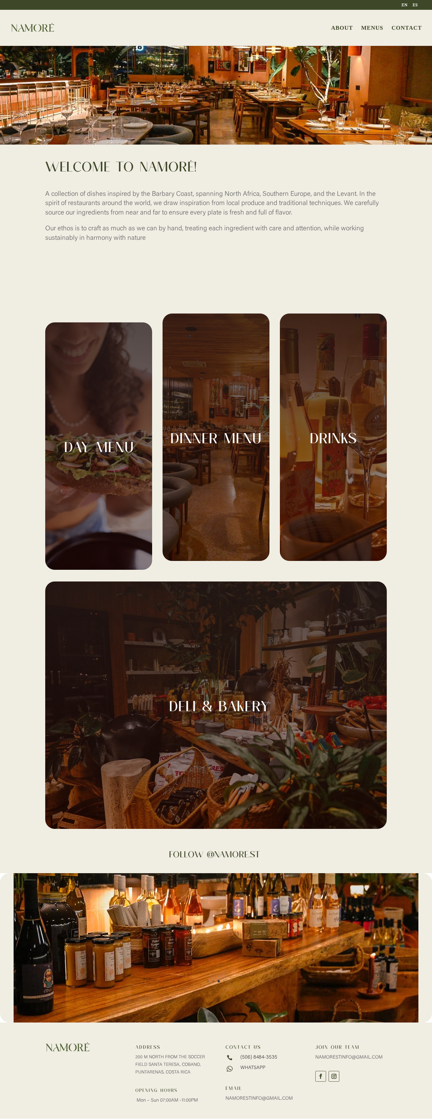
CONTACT (407, 28)
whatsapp (252, 1068)
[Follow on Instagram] (334, 1076)
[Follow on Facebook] (320, 1076)
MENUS (372, 28)
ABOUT (342, 28)
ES (415, 5)
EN (404, 5)
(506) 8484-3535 (258, 1057)
